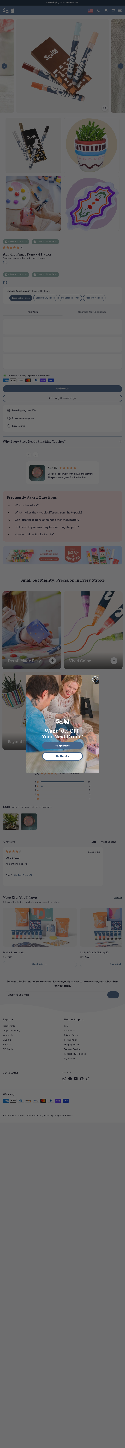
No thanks (62, 756)
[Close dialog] (95, 679)
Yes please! (62, 745)
